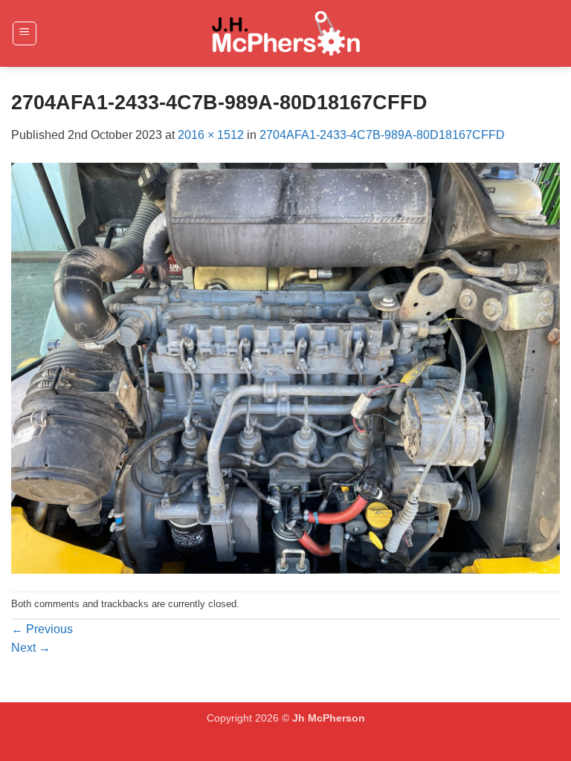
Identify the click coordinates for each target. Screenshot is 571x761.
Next (31, 647)
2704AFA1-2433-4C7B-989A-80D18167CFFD (382, 135)
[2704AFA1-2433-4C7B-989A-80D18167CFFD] (285, 367)
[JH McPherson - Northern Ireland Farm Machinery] (285, 33)
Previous (42, 629)
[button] (24, 33)
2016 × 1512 (211, 135)
